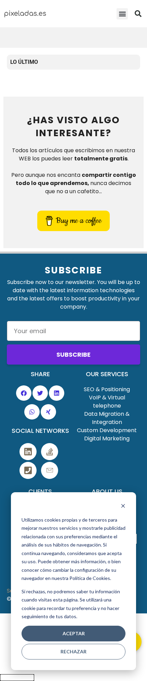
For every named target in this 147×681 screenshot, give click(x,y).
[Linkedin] (28, 451)
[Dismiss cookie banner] (123, 506)
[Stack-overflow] (49, 451)
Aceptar (74, 633)
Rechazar (73, 651)
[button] (122, 13)
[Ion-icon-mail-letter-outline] (49, 470)
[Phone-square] (28, 470)
